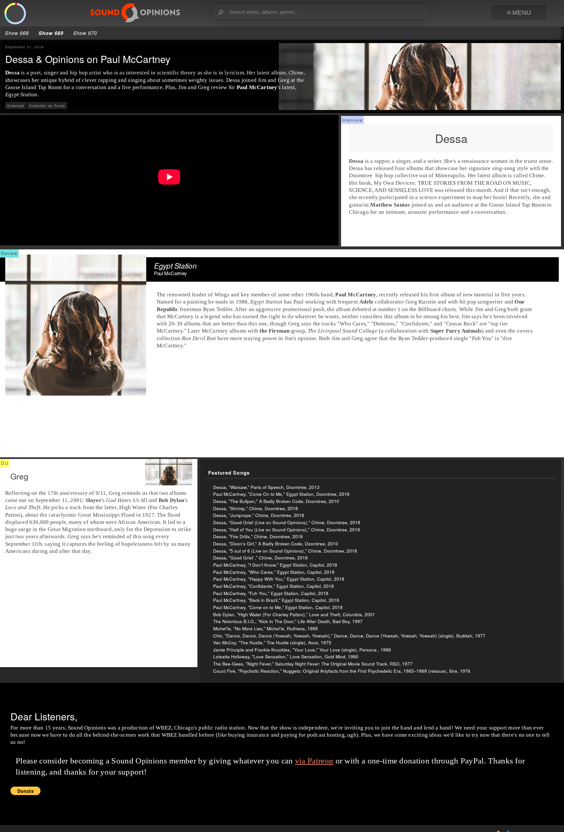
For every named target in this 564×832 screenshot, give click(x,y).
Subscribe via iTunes (47, 105)
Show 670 (85, 32)
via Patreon (314, 760)
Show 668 (17, 32)
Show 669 (51, 33)
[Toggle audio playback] (15, 14)
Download (15, 105)
